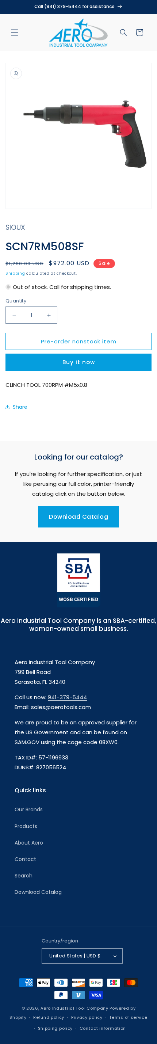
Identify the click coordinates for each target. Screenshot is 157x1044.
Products (26, 826)
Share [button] (20, 407)
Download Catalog (78, 517)
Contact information (103, 1028)
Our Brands (29, 809)
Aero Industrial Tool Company (74, 1008)
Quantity (15, 300)
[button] (15, 32)
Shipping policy (55, 1028)
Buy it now (78, 362)
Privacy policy (87, 1017)
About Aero (29, 842)
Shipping (15, 273)
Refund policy (48, 1017)
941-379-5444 (67, 697)
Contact (25, 859)
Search (23, 875)
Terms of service (128, 1017)
